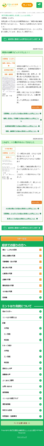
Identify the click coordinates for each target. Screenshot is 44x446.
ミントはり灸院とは (9, 317)
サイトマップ (22, 437)
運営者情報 (6, 404)
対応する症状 (7, 410)
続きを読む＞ (36, 107)
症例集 (4, 297)
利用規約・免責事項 (9, 416)
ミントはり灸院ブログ (10, 398)
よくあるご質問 (8, 380)
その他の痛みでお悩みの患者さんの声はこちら (21, 208)
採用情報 (5, 392)
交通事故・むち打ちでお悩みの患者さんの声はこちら (21, 113)
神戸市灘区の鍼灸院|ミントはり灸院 (23, 430)
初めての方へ (7, 311)
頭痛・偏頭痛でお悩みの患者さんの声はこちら (21, 131)
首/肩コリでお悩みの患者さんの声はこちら (21, 219)
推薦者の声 (6, 374)
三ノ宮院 (6, 334)
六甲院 (5, 328)
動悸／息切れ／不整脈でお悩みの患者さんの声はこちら (21, 120)
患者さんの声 (7, 368)
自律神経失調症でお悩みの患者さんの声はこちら (21, 126)
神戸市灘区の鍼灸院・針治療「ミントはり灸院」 (16, 15)
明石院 (5, 340)
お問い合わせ (7, 386)
